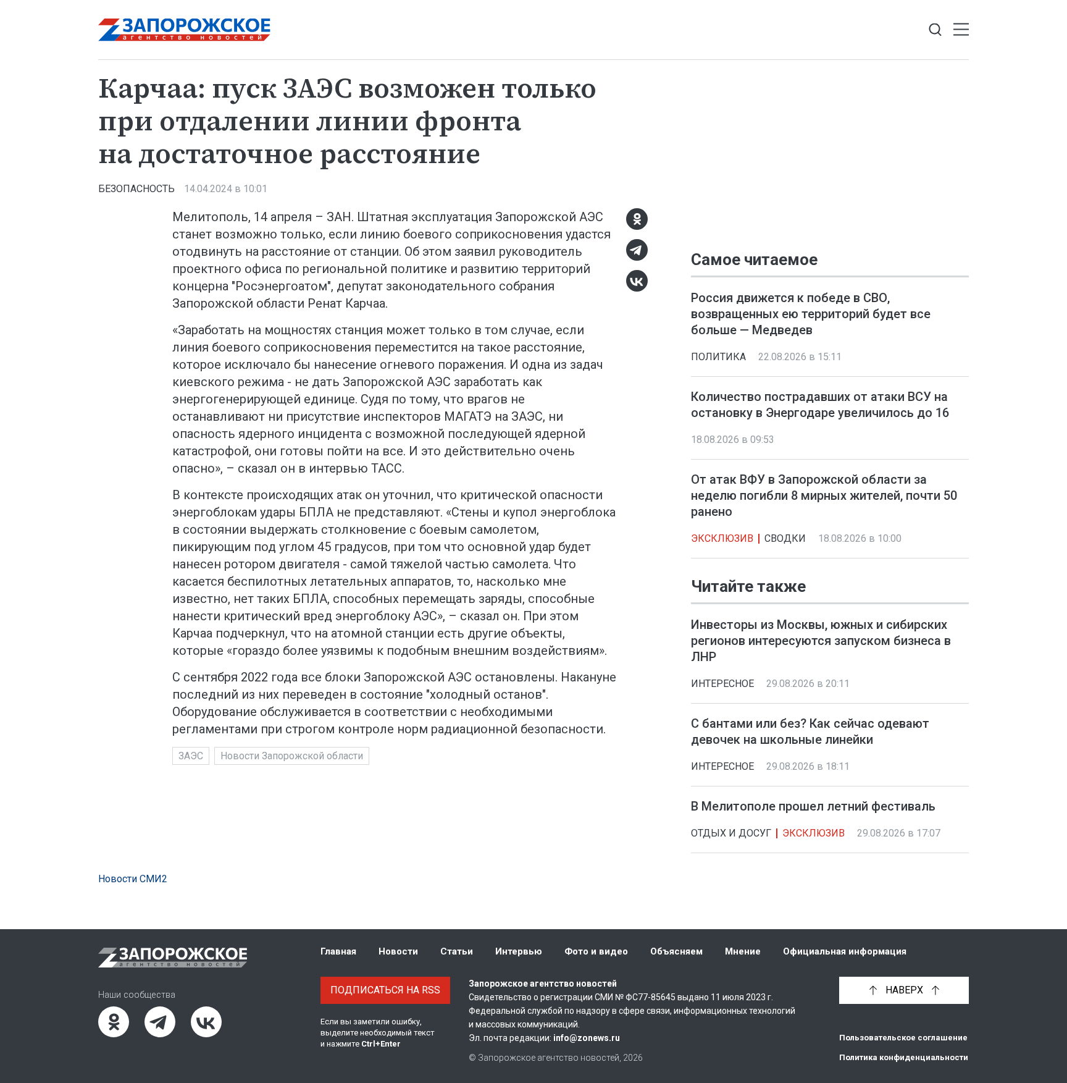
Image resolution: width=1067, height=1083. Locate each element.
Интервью (518, 951)
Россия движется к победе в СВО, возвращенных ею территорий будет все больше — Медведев (811, 313)
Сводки (785, 538)
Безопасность (136, 189)
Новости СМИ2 (132, 879)
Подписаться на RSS (385, 990)
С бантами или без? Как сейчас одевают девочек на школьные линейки (810, 732)
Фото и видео (596, 951)
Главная (338, 951)
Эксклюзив (722, 538)
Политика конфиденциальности (903, 1057)
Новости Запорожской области (291, 756)
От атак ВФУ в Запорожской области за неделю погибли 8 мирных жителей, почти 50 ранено (824, 495)
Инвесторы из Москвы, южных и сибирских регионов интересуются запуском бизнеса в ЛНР (821, 641)
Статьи (456, 951)
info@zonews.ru (586, 1038)
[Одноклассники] (637, 219)
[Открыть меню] (961, 30)
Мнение (743, 951)
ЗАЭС (190, 756)
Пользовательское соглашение (903, 1037)
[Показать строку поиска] (935, 30)
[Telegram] (637, 250)
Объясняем (676, 951)
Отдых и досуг (731, 834)
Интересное (722, 684)
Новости (398, 951)
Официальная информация (844, 951)
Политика (718, 357)
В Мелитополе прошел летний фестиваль (813, 806)
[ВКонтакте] (637, 281)
